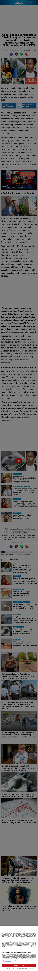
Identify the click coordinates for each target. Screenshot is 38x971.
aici (10, 945)
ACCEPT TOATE (19, 965)
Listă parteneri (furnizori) (6, 961)
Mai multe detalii (21, 937)
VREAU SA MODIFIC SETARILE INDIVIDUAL (19, 968)
